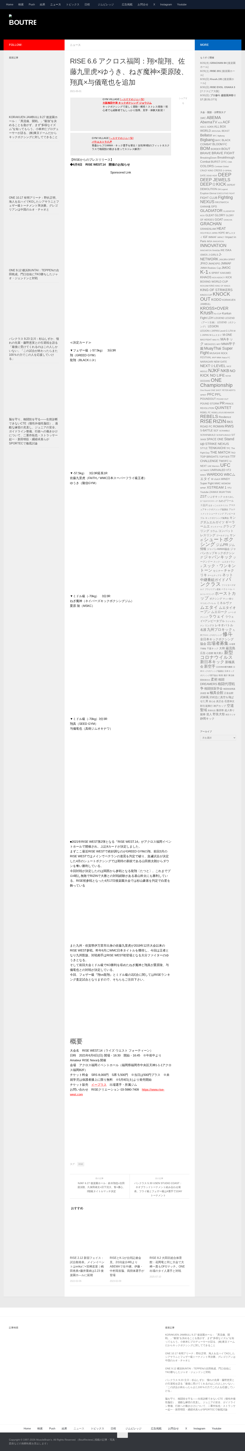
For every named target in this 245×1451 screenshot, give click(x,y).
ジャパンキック (218, 557)
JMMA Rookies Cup (210, 268)
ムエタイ (209, 607)
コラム (214, 531)
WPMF (203, 488)
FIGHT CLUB (208, 197)
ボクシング (215, 598)
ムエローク (219, 612)
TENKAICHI (217, 448)
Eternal (212, 193)
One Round (205, 390)
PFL (218, 394)
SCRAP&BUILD (208, 435)
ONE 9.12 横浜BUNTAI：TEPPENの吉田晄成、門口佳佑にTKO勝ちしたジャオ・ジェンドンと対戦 (34, 274)
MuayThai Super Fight (216, 350)
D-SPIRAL (227, 171)
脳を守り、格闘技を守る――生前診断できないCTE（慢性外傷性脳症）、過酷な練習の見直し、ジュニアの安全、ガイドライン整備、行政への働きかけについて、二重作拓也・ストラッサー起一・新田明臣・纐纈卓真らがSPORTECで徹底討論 (33, 431)
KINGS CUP (206, 295)
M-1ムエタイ (215, 335)
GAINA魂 (205, 206)
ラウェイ (217, 616)
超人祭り (230, 710)
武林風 (204, 697)
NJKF (214, 370)
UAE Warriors (214, 466)
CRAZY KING (206, 170)
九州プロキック (219, 629)
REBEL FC (205, 412)
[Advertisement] (170, 24)
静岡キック (207, 718)
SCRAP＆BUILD (223, 435)
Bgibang (221, 136)
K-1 (204, 272)
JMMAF (226, 263)
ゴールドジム (222, 535)
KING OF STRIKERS (216, 290)
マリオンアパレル (208, 603)
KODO (216, 299)
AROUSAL (216, 131)
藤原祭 (220, 710)
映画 (221, 675)
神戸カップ (219, 705)
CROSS (218, 170)
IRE (222, 250)
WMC (217, 483)
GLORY (220, 215)
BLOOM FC (219, 144)
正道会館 (228, 693)
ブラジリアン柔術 (213, 589)
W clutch (215, 479)
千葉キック (212, 648)
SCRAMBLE (224, 431)
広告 (203, 653)
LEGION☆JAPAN (209, 330)
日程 (87, 4)
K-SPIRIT (214, 272)
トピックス (72, 4)
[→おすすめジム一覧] (132, 99)
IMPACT (221, 237)
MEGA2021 (210, 344)
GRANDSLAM (208, 228)
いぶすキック (215, 496)
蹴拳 (203, 714)
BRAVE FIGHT (223, 153)
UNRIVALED (217, 470)
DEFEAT (231, 185)
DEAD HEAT (211, 176)
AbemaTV (208, 122)
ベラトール (226, 589)
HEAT (221, 228)
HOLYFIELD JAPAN (209, 233)
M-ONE (227, 334)
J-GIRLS (213, 254)
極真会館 (216, 693)
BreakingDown (208, 157)
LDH (210, 317)
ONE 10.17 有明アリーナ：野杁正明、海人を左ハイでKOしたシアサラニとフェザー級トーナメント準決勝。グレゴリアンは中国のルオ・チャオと (200, 1357)
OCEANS (205, 381)
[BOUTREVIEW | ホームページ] (22, 23)
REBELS (209, 416)
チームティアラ (215, 575)
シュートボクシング (217, 542)
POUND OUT (222, 399)
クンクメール (216, 527)
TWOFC (224, 461)
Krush (206, 312)
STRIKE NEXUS (217, 444)
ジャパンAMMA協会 (218, 549)
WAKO (203, 475)
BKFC (218, 140)
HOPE (221, 233)
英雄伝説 (212, 710)
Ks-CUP (217, 314)
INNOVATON (206, 250)
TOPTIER (224, 457)
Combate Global (221, 166)
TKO (233, 453)
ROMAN (218, 426)
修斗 (228, 634)
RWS (229, 426)
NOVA (228, 376)
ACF (226, 122)
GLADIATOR (211, 210)
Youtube (182, 4)
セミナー (218, 570)
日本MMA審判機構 (224, 667)
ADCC (203, 127)
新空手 (209, 666)
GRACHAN (211, 223)
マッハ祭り (228, 599)
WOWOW (225, 483)
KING (212, 286)
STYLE (204, 448)
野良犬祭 (219, 714)
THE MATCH (220, 452)
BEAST (226, 131)
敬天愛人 (218, 653)
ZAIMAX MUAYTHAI (220, 492)
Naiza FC (226, 357)
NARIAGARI (206, 361)
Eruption (204, 193)
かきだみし (228, 497)
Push (32, 4)
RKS (230, 422)
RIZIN (219, 421)
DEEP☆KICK (213, 184)
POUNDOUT (208, 398)
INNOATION (218, 241)
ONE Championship (216, 382)
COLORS (207, 166)
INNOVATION (213, 245)
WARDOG (215, 474)
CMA (230, 162)
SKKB (203, 439)
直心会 (212, 701)
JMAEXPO (214, 263)
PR (222, 403)
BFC (215, 136)
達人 (209, 714)
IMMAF (212, 237)
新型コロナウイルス (216, 655)
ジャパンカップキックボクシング (218, 553)
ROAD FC (206, 426)
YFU (229, 488)
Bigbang (207, 140)
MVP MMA (216, 357)
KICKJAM (204, 286)
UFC (225, 465)
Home (9, 4)
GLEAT (209, 215)
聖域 (203, 710)
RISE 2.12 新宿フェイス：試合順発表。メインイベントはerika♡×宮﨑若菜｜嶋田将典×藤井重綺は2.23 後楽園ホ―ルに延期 (87, 1266)
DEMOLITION (208, 189)
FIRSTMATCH (222, 202)
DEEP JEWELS (215, 179)
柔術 (214, 679)
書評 (226, 675)
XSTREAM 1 (217, 487)
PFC (210, 394)
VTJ (228, 470)
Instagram (166, 4)
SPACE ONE (215, 439)
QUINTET (223, 408)
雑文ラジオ (230, 714)
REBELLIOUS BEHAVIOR (222, 412)
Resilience (225, 417)
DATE (203, 175)
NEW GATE (220, 361)
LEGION (213, 326)
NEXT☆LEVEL (213, 366)
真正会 (220, 701)
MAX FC (216, 340)
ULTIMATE (204, 470)
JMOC (226, 267)
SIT (233, 435)
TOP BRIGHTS (209, 456)
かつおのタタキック (209, 501)
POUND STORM (209, 403)
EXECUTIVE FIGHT (226, 193)
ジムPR (222, 545)
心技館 (209, 653)
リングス (209, 625)
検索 (21, 4)
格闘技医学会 (213, 688)
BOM (205, 148)
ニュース (55, 4)
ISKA (228, 250)
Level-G (224, 331)
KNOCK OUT (215, 296)
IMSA (209, 241)
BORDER (216, 149)
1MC (203, 118)
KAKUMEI (225, 273)
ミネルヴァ (224, 603)
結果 (42, 4)
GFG (214, 206)
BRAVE (205, 153)
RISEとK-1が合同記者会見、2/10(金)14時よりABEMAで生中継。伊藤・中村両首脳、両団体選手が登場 (127, 1266)
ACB (220, 123)
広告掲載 (127, 4)
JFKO (204, 263)
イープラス (99, 1084)
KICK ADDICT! (218, 277)
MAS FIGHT (206, 339)
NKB (225, 370)
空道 (230, 706)
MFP (218, 344)
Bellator (206, 135)
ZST (203, 496)
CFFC (224, 162)
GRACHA (228, 220)
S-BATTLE (206, 430)
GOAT (219, 219)
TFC (228, 448)
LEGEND (219, 318)
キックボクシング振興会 (217, 518)
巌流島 (230, 648)
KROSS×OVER (214, 308)
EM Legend (223, 189)
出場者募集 (217, 643)
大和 (222, 648)
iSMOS (204, 255)
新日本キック (212, 662)
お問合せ (143, 4)
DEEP (224, 174)
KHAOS (205, 277)
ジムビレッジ (106, 4)
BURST (215, 161)
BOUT (225, 149)
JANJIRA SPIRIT (227, 259)
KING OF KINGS (222, 286)
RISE (81, 1164)
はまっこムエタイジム (218, 505)
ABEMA (214, 117)
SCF (215, 430)
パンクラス (215, 581)
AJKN (210, 126)
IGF (205, 237)
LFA (230, 330)
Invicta (216, 250)
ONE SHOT (216, 390)
